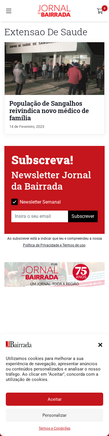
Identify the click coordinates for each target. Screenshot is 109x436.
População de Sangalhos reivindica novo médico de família (49, 110)
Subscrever (83, 216)
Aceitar (55, 399)
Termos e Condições (54, 428)
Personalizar (54, 415)
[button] (100, 344)
